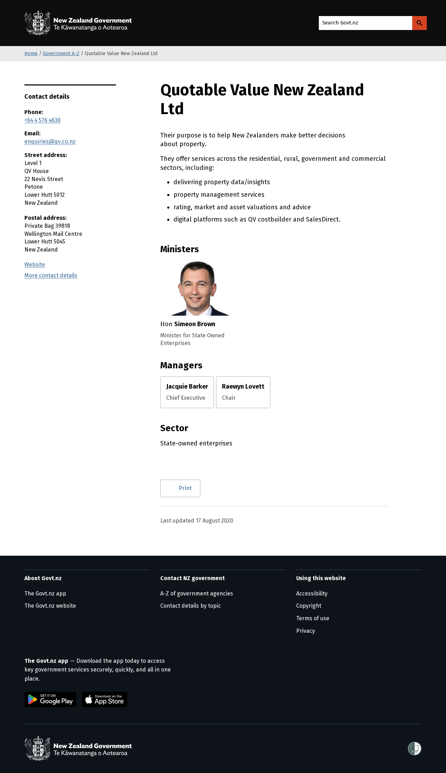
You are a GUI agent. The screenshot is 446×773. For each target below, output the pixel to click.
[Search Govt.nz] (419, 23)
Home (31, 54)
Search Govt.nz (340, 23)
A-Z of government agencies (196, 593)
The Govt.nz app (45, 593)
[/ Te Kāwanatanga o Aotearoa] (79, 23)
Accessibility (312, 593)
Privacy (305, 631)
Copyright (308, 605)
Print (185, 488)
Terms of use (312, 618)
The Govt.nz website (50, 605)
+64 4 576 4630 (42, 120)
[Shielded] (415, 749)
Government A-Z (61, 54)
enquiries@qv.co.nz (50, 141)
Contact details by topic (190, 605)
